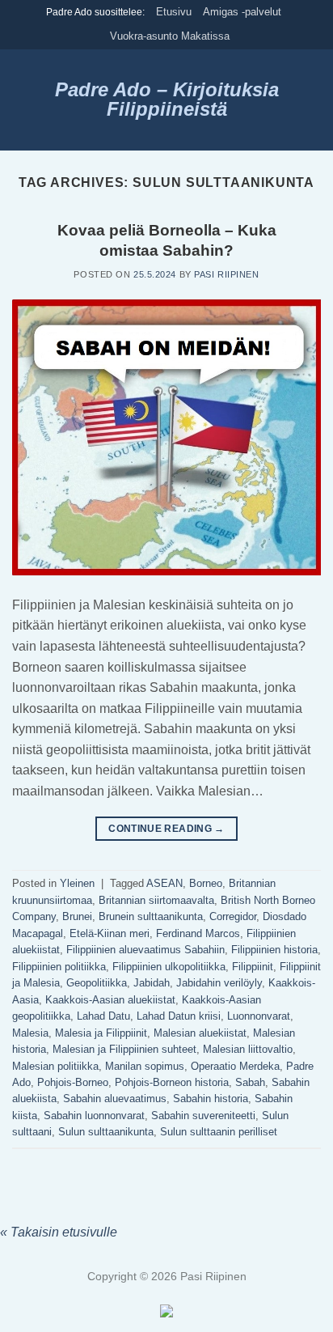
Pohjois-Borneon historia (172, 1082)
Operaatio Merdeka (235, 1066)
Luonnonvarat (258, 1016)
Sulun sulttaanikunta (106, 1132)
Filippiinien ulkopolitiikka (169, 967)
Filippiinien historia (274, 950)
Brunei (77, 916)
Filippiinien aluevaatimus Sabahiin (145, 950)
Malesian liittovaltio (248, 1049)
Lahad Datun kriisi (179, 1016)
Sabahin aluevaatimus (114, 1098)
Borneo (205, 883)
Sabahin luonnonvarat (94, 1115)
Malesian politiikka (55, 1066)
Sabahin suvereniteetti (203, 1115)
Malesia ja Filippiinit (101, 1033)
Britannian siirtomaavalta (156, 900)
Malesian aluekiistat (200, 1033)
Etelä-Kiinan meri (110, 933)
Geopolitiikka (96, 983)
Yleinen (77, 883)
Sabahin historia (210, 1098)
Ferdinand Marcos (198, 933)
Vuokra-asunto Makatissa (170, 36)
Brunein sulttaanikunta (151, 916)
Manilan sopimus (144, 1066)
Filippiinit (252, 967)
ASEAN (164, 883)
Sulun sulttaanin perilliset (218, 1132)
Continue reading (166, 828)
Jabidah (151, 983)
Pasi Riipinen (226, 274)
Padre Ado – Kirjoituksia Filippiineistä (167, 99)
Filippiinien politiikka (59, 967)
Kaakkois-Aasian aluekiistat (110, 1000)
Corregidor (232, 916)
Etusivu (174, 12)
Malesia (30, 1033)
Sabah (250, 1082)
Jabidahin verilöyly (219, 983)
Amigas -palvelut (242, 12)
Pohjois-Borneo (72, 1082)
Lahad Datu (103, 1016)
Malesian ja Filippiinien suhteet (124, 1049)
